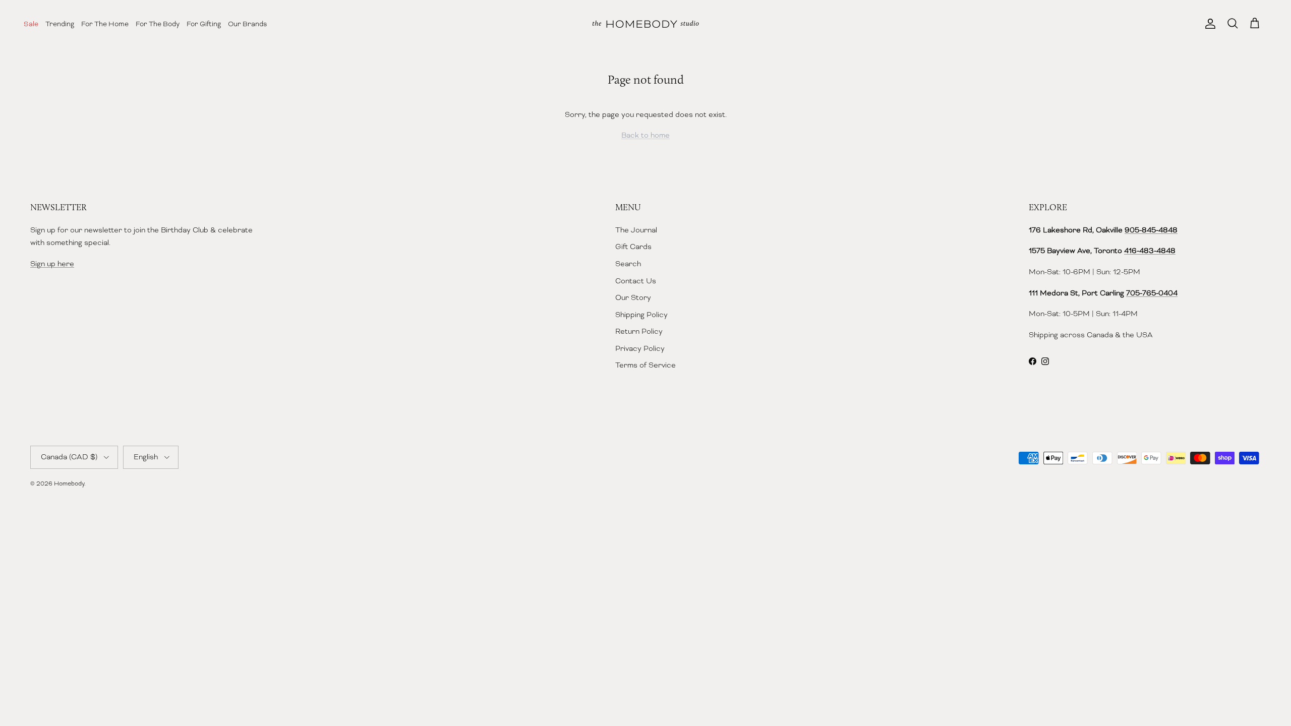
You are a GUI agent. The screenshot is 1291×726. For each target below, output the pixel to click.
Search (628, 264)
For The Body (158, 23)
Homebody (69, 483)
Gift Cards (633, 246)
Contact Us (635, 281)
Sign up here (52, 264)
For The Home (105, 23)
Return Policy (639, 331)
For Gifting (204, 23)
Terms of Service (645, 365)
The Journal (636, 230)
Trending (59, 23)
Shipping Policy (641, 315)
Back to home (645, 135)
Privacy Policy (640, 348)
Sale (31, 23)
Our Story (633, 297)
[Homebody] (645, 24)
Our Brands (247, 23)
